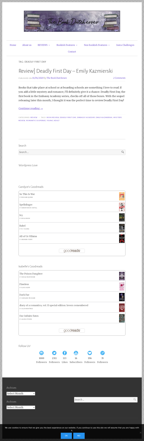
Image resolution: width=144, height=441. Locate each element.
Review (34, 117)
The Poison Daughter (31, 273)
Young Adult (53, 121)
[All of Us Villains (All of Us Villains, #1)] (122, 242)
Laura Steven (26, 319)
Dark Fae (24, 294)
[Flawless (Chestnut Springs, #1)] (122, 290)
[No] (140, 432)
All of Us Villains (28, 236)
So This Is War (27, 194)
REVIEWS (43, 45)
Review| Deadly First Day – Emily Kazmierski (66, 71)
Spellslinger (25, 204)
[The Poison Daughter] (122, 279)
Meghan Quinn (27, 197)
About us (27, 45)
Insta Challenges (125, 45)
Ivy (21, 215)
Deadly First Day (68, 117)
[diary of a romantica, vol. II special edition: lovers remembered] (122, 311)
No (78, 436)
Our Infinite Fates (29, 316)
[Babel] (122, 231)
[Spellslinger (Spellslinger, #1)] (122, 210)
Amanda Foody (26, 239)
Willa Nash (25, 218)
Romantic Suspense (36, 121)
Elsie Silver (25, 287)
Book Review (53, 117)
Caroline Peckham (28, 298)
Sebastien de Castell (29, 208)
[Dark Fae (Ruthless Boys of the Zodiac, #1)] (122, 300)
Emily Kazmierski (104, 117)
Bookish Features (66, 45)
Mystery (117, 117)
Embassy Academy (86, 117)
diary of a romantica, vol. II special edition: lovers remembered (53, 305)
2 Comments (119, 78)
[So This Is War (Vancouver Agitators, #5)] (122, 199)
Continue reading (31, 108)
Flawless (24, 284)
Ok (66, 436)
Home (13, 45)
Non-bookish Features (95, 45)
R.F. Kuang (25, 229)
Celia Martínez (27, 308)
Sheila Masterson (28, 277)
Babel (22, 225)
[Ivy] (122, 220)
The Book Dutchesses (57, 78)
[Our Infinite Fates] (122, 321)
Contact (72, 51)
